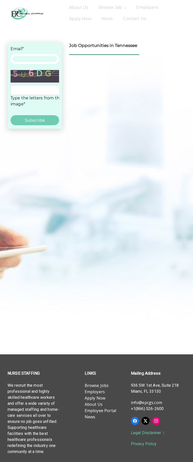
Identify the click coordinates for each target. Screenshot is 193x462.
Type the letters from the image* (36, 101)
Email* (17, 48)
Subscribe (35, 120)
